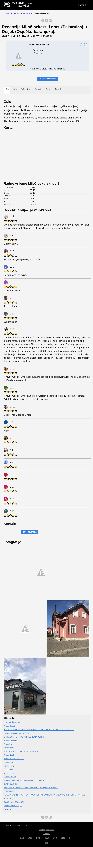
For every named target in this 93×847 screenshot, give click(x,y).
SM (46, 843)
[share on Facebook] (43, 22)
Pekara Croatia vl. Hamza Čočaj (16, 733)
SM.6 (71, 838)
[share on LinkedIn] (50, 22)
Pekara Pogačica (10, 798)
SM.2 (38, 838)
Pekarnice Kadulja (11, 762)
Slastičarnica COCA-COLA (14, 802)
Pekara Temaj (9, 726)
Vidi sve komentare (47, 79)
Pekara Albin (9, 809)
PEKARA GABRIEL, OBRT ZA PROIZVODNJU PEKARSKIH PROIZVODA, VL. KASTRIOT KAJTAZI (44, 795)
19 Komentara (84, 45)
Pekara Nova (9, 766)
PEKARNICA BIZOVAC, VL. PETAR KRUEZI (22, 751)
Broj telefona (30, 532)
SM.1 (30, 838)
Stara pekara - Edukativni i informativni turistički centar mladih (28, 780)
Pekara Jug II (9, 755)
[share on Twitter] (46, 22)
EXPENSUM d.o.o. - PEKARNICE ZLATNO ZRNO (24, 737)
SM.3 (46, 838)
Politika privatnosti (46, 830)
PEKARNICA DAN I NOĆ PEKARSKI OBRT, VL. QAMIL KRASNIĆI (31, 788)
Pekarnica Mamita (11, 741)
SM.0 (22, 838)
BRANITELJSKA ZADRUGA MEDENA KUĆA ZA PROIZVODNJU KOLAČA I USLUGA (39, 730)
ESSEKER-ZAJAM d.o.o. (14, 759)
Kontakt (82, 5)
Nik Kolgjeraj (9, 773)
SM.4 (55, 838)
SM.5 (63, 838)
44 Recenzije (83, 43)
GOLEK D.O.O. (10, 791)
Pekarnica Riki (9, 748)
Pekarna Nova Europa (13, 806)
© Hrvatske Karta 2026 (15, 825)
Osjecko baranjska (28, 13)
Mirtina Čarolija (10, 777)
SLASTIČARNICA (11, 784)
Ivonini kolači (9, 770)
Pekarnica (17, 13)
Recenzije (9, 13)
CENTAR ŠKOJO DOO (13, 722)
